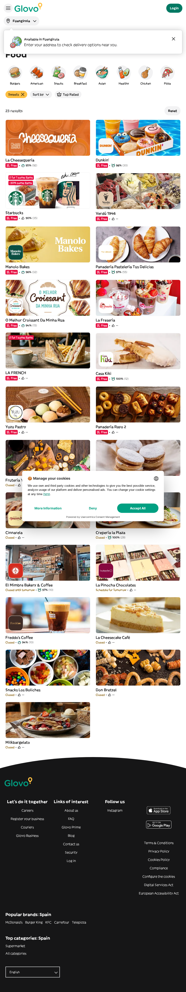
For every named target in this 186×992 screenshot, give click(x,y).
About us (71, 810)
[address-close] (173, 38)
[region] (93, 74)
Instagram (114, 810)
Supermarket (15, 946)
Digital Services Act (158, 885)
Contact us (71, 844)
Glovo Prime (71, 827)
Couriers (27, 827)
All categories (15, 953)
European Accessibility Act (159, 893)
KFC (48, 922)
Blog (71, 836)
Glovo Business (27, 836)
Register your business (27, 819)
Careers (27, 810)
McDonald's (13, 922)
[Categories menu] (8, 8)
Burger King (34, 922)
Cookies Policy (159, 860)
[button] (14, 74)
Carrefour (61, 922)
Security (71, 852)
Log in (71, 861)
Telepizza (79, 922)
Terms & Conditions (159, 843)
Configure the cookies (158, 876)
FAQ (71, 819)
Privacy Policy (158, 851)
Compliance (159, 868)
